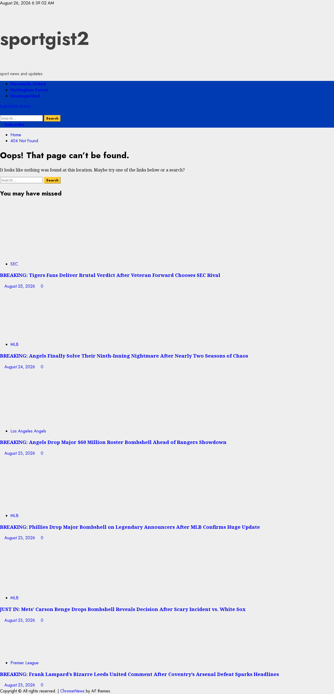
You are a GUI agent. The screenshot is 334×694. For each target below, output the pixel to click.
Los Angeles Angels (28, 431)
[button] (1, 112)
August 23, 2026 (20, 453)
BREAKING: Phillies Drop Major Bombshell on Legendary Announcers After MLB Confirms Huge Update (130, 527)
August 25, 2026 (20, 286)
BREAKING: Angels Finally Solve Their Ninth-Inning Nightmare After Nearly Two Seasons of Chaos (124, 355)
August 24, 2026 (20, 367)
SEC (14, 264)
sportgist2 (44, 38)
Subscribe (13, 125)
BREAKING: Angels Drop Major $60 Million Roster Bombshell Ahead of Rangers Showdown (113, 442)
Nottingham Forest (29, 90)
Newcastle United (28, 84)
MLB (14, 344)
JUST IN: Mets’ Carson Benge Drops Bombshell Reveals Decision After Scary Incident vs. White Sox (123, 609)
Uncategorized (25, 96)
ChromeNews (72, 691)
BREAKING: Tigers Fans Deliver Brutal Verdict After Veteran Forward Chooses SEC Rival (110, 275)
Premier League (24, 663)
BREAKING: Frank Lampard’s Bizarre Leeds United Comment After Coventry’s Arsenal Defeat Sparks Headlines (139, 674)
